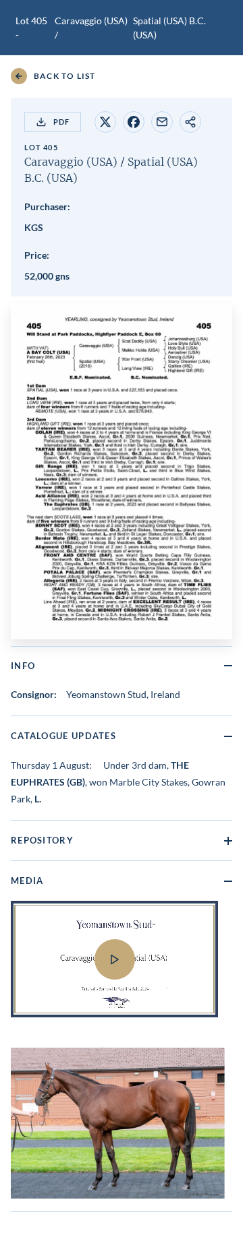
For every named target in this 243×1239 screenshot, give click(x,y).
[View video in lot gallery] (121, 967)
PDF (61, 121)
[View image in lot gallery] (118, 1123)
